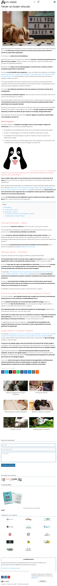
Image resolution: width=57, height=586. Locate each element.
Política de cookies (11, 584)
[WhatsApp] (18, 372)
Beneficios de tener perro (28, 247)
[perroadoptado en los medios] (11, 481)
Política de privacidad (22, 584)
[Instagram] (5, 577)
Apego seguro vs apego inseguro (15, 216)
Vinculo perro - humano (10, 212)
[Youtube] (8, 577)
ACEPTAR (42, 581)
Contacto (3, 584)
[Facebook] (2, 372)
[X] (10, 372)
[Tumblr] (22, 372)
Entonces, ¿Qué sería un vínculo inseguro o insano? (20, 213)
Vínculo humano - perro (11, 209)
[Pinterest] (14, 372)
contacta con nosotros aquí (11, 568)
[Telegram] (29, 372)
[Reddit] (37, 372)
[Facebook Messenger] (6, 372)
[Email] (33, 372)
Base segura (8, 207)
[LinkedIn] (25, 372)
